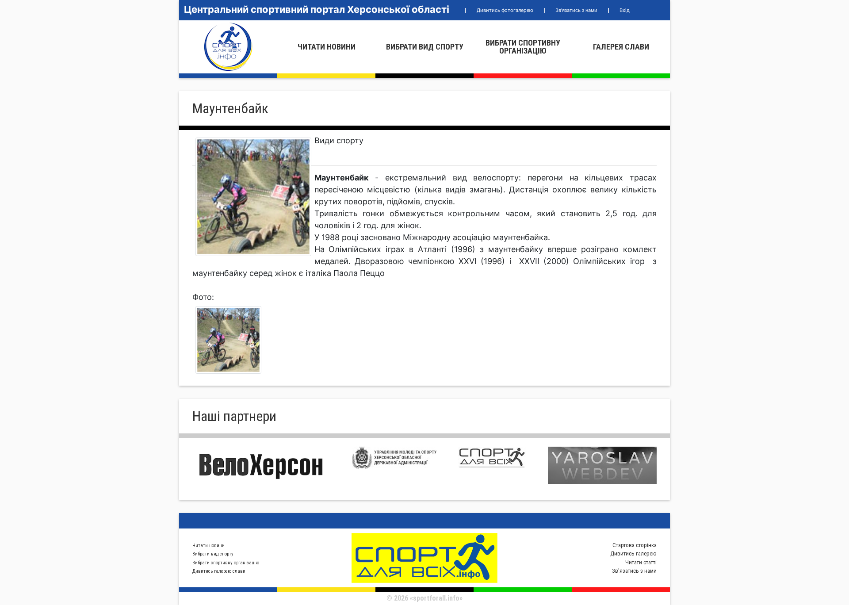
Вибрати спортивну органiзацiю (523, 46)
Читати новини (327, 46)
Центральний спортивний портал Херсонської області (316, 9)
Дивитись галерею (633, 553)
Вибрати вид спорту (424, 46)
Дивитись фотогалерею (505, 10)
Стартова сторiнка (634, 545)
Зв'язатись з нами (576, 10)
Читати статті (641, 562)
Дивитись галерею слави (218, 571)
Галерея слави (621, 46)
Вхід (625, 10)
